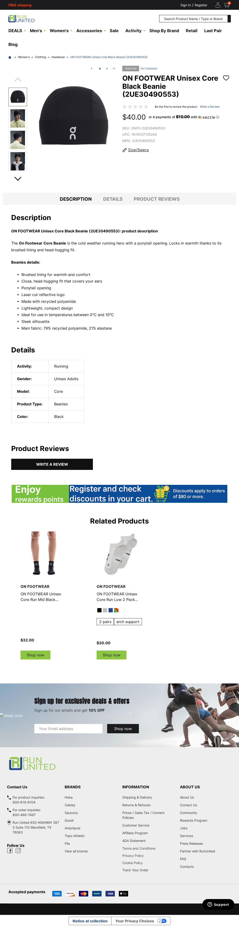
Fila (67, 843)
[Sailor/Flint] (110, 610)
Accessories (89, 30)
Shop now (35, 655)
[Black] (99, 610)
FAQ (183, 859)
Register (201, 5)
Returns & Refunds (136, 805)
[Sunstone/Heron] (116, 610)
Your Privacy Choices (134, 921)
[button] (184, 117)
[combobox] (193, 18)
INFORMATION (135, 787)
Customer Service (135, 825)
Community (188, 813)
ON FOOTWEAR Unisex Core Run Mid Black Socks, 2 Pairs (41, 597)
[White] (121, 610)
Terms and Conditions (148, 848)
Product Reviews (157, 199)
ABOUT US (190, 787)
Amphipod (72, 828)
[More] (25, 30)
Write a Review (210, 106)
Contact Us (188, 805)
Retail (191, 30)
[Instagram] (18, 850)
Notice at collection (90, 921)
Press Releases (191, 843)
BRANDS (73, 787)
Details (113, 199)
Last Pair (213, 30)
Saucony (71, 813)
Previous (17, 81)
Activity (133, 30)
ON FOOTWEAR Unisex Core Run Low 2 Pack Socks (117, 597)
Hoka (69, 797)
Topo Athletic (75, 836)
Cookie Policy (148, 862)
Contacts (187, 866)
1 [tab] (119, 664)
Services (186, 836)
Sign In (185, 5)
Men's (36, 30)
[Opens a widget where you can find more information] (218, 905)
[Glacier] (105, 610)
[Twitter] (107, 68)
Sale (114, 30)
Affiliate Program (135, 833)
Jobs (183, 828)
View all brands (76, 851)
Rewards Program (193, 820)
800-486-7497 (24, 815)
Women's (59, 30)
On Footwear (149, 68)
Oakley (70, 805)
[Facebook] (91, 68)
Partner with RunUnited (197, 851)
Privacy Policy (148, 855)
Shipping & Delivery (137, 797)
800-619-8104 (24, 802)
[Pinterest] (114, 68)
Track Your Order (135, 870)
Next (17, 177)
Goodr (69, 820)
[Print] (100, 68)
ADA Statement (134, 841)
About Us (187, 797)
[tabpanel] (44, 595)
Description (76, 199)
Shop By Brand (164, 30)
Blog (13, 44)
